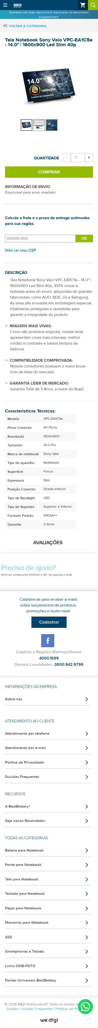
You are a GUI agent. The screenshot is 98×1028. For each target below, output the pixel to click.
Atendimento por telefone (27, 733)
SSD (8, 937)
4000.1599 (49, 658)
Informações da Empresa (31, 686)
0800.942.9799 (68, 664)
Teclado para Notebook (25, 893)
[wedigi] (49, 1020)
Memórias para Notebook (26, 922)
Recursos (15, 794)
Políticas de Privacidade (74, 1009)
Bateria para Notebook (24, 850)
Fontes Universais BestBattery (30, 980)
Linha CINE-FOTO (20, 966)
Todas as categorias (26, 837)
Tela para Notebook (21, 879)
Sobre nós (13, 699)
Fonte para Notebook (23, 864)
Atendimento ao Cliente (30, 721)
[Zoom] (26, 125)
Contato (12, 1009)
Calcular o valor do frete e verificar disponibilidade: (40, 238)
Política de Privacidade (24, 762)
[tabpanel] (27, 122)
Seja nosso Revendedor (25, 820)
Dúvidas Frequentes (22, 776)
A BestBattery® (17, 806)
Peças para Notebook (23, 908)
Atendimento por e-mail (25, 747)
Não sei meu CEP (20, 250)
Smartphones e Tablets (24, 951)
